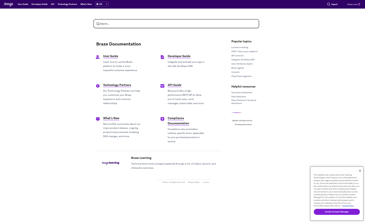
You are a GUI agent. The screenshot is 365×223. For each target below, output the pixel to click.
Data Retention (238, 96)
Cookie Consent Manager (337, 212)
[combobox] (334, 4)
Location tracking (239, 47)
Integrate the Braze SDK (243, 59)
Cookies (206, 182)
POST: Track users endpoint (244, 51)
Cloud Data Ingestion (241, 76)
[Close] (360, 171)
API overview (237, 55)
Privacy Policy (193, 182)
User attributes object (242, 63)
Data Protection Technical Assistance (243, 101)
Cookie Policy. (348, 206)
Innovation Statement (241, 92)
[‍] (97, 4)
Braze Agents (237, 68)
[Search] (328, 4)
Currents (235, 72)
